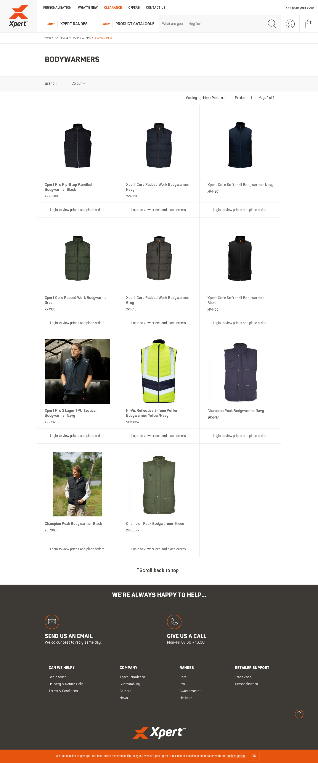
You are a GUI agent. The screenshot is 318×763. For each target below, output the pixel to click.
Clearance (113, 8)
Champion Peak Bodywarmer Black (73, 523)
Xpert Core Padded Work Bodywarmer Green (76, 300)
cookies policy (236, 756)
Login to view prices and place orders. (77, 210)
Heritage (186, 698)
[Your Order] (309, 24)
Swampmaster (190, 691)
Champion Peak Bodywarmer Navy (235, 410)
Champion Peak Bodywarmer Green (155, 523)
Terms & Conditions (63, 691)
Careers (125, 691)
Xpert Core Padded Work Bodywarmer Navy (157, 187)
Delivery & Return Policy (67, 684)
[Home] (18, 16)
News (124, 698)
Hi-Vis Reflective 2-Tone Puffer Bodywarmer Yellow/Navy (152, 413)
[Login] (290, 24)
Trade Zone (243, 677)
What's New (88, 8)
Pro (182, 684)
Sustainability (130, 684)
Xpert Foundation (132, 677)
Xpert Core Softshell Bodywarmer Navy (240, 184)
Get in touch (58, 677)
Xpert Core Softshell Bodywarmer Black (235, 300)
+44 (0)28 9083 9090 (300, 8)
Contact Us (155, 8)
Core (183, 677)
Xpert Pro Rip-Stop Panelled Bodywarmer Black (68, 187)
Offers (134, 8)
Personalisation (57, 8)
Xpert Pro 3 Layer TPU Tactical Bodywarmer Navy (70, 413)
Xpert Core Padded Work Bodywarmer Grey (157, 300)
